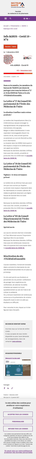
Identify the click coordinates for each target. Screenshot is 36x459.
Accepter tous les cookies (18, 414)
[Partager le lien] (12, 388)
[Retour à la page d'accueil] (18, 5)
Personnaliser (18, 421)
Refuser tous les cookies (18, 429)
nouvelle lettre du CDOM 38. (15, 248)
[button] (10, 18)
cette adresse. (17, 341)
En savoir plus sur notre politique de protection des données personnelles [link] (18, 451)
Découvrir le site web (12, 358)
